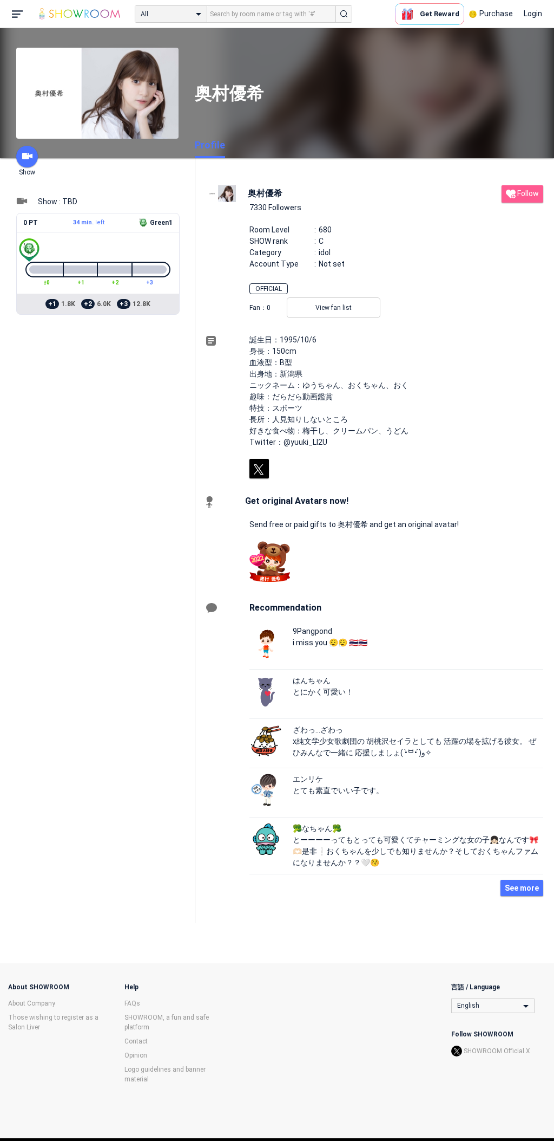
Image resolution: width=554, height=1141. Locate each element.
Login (533, 13)
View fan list (333, 308)
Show (27, 172)
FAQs (132, 1003)
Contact (136, 1041)
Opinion (135, 1055)
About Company (31, 1003)
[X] (259, 468)
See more (522, 888)
